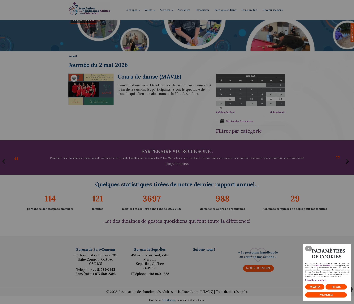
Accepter (315, 286)
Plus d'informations (315, 280)
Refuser (336, 286)
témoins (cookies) (322, 265)
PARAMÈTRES (326, 294)
